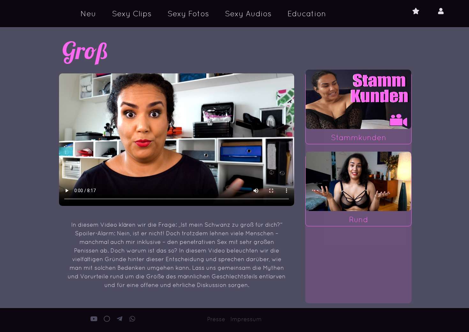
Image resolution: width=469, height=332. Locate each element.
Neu (88, 13)
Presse (216, 319)
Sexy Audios (248, 13)
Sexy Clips (132, 13)
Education (306, 13)
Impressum (246, 319)
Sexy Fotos (188, 13)
